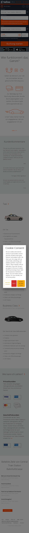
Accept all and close (21, 283)
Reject (14, 283)
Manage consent (7, 283)
